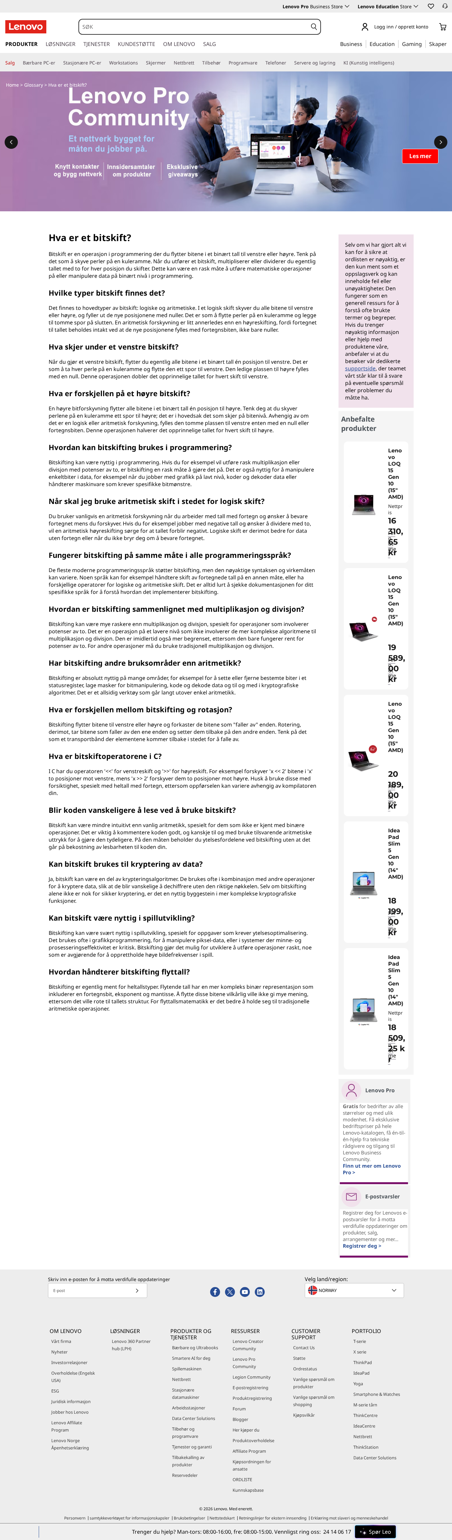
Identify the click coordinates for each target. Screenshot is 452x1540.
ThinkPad (362, 1362)
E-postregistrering (250, 1388)
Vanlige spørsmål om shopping (314, 1400)
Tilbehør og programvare (185, 1432)
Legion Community (252, 1377)
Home (12, 85)
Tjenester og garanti (192, 1447)
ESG (55, 1391)
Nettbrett (181, 1379)
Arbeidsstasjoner (188, 1408)
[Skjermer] (168, 63)
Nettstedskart (222, 1518)
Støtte (299, 1358)
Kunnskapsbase (248, 1490)
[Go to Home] (25, 26)
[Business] (364, 44)
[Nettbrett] (197, 63)
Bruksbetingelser (189, 1518)
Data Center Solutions (193, 1418)
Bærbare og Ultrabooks (195, 1348)
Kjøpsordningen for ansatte (252, 1465)
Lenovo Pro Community (244, 1362)
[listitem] (376, 502)
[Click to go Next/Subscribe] (137, 1290)
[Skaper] (449, 44)
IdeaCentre (364, 1426)
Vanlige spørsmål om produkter (314, 1383)
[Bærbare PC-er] (58, 63)
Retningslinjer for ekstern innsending (272, 1518)
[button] (430, 6)
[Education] (397, 44)
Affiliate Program (249, 1451)
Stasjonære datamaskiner (185, 1393)
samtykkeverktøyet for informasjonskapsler (129, 1518)
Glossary (33, 85)
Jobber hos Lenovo (70, 1412)
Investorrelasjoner (69, 1362)
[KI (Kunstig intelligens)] (397, 63)
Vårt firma (61, 1341)
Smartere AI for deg (191, 1358)
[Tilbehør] (223, 63)
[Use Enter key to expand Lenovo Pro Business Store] (347, 6)
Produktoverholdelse (253, 1440)
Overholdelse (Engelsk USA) (73, 1376)
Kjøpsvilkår (304, 1415)
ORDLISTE (242, 1479)
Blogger (240, 1419)
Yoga (358, 1384)
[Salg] (18, 63)
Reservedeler (185, 1475)
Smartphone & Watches (376, 1394)
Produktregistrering (252, 1398)
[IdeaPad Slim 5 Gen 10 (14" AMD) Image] (363, 884)
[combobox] (193, 26)
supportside (360, 368)
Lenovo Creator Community (248, 1345)
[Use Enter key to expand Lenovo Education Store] (416, 6)
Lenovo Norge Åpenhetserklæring (70, 1444)
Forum (239, 1409)
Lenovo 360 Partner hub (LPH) (131, 1345)
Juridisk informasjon (71, 1401)
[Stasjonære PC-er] (104, 63)
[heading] (396, 473)
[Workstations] (141, 63)
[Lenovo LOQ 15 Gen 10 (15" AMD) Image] (363, 504)
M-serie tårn (365, 1405)
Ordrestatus (305, 1369)
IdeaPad (361, 1373)
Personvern (74, 1518)
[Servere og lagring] (338, 63)
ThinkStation (366, 1447)
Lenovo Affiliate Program (66, 1426)
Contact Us (304, 1348)
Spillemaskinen (187, 1369)
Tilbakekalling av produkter (188, 1461)
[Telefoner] (289, 63)
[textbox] (355, 1290)
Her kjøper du (246, 1430)
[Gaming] (424, 44)
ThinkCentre (365, 1415)
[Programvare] (260, 63)
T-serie (359, 1341)
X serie (359, 1352)
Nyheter (59, 1352)
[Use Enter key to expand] (432, 27)
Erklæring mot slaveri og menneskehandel (349, 1518)
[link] (445, 8)
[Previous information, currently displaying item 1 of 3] (11, 142)
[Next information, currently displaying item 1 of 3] (440, 142)
